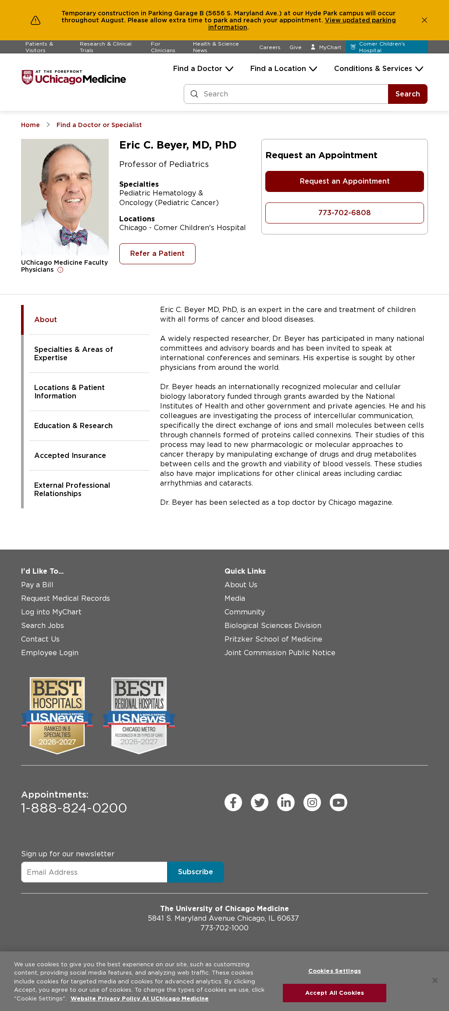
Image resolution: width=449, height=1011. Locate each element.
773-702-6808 (344, 213)
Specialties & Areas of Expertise (73, 353)
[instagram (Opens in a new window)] (312, 802)
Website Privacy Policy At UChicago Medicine (140, 998)
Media (234, 598)
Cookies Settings (334, 971)
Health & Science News (216, 46)
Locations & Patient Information (69, 391)
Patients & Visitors (39, 46)
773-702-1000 (224, 928)
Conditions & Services (373, 68)
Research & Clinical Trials (106, 46)
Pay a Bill (37, 585)
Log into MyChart (51, 612)
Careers (270, 47)
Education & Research (73, 426)
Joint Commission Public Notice (279, 653)
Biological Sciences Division (272, 625)
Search (408, 94)
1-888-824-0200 (74, 802)
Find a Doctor (197, 68)
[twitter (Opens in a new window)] (259, 802)
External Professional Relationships (72, 489)
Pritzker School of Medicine (273, 639)
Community (244, 612)
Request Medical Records (65, 598)
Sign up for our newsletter (67, 854)
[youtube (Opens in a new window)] (338, 802)
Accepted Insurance (70, 455)
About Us (240, 585)
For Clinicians (163, 46)
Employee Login (49, 653)
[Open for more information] (60, 269)
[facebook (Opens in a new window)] (233, 802)
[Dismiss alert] (424, 20)
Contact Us (40, 639)
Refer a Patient (157, 253)
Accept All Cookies (334, 993)
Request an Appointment (345, 181)
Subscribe (195, 872)
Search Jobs (42, 625)
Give (295, 47)
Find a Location (278, 68)
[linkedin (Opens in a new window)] (286, 802)
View (333, 20)
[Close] (435, 980)
